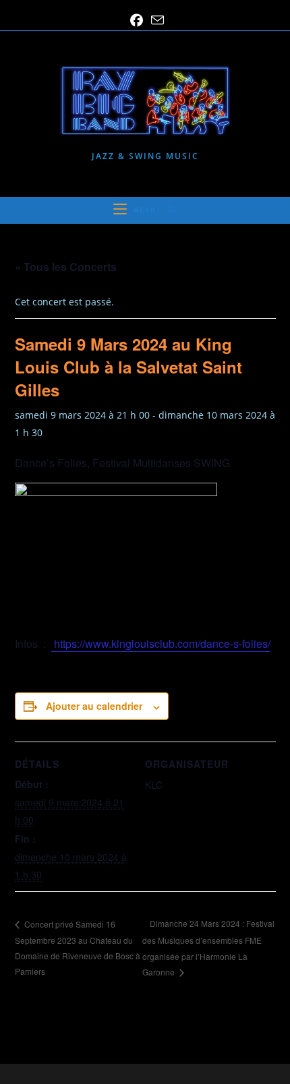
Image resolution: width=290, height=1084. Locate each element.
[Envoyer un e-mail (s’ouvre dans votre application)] (155, 20)
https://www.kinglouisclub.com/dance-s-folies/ (160, 643)
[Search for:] (167, 210)
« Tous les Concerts (66, 266)
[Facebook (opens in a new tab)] (136, 20)
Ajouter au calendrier (94, 706)
